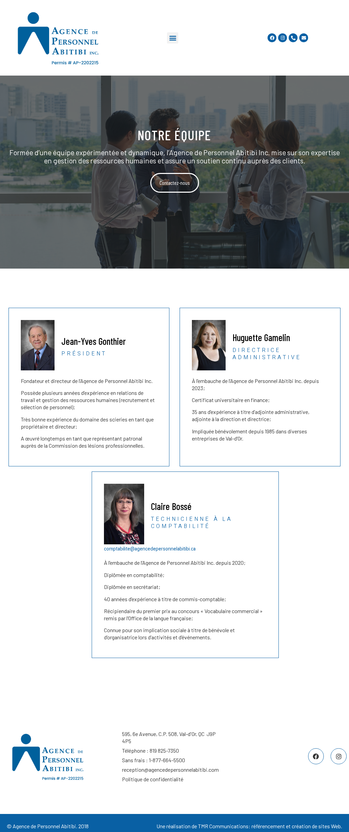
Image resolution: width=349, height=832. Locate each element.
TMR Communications (223, 826)
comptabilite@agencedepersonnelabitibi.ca (150, 549)
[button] (172, 38)
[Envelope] (303, 37)
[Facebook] (272, 37)
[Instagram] (282, 37)
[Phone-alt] (293, 37)
